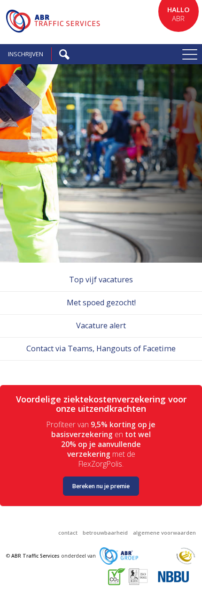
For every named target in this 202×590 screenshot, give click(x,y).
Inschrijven (25, 54)
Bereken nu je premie (101, 486)
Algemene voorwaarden (164, 532)
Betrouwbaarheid (105, 532)
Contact (68, 532)
